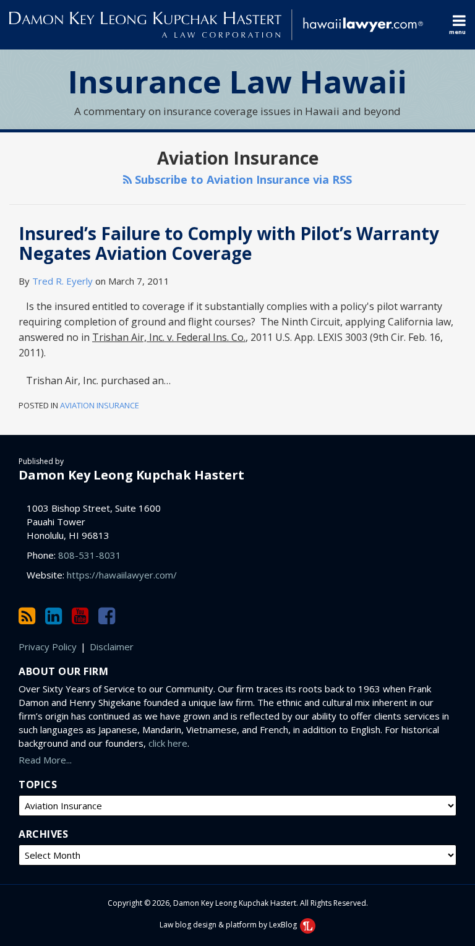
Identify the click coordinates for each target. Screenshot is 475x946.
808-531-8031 (89, 555)
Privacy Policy (48, 646)
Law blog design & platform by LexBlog (229, 924)
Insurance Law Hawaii (237, 82)
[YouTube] (80, 616)
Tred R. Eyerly (62, 281)
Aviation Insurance (99, 405)
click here (167, 743)
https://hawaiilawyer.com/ (122, 575)
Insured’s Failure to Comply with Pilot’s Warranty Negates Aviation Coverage (229, 243)
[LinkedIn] (53, 616)
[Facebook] (106, 616)
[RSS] (27, 616)
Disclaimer (112, 646)
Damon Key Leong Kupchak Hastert (131, 475)
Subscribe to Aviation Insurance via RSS (242, 179)
